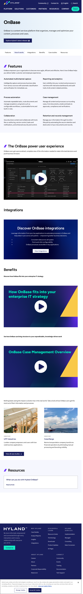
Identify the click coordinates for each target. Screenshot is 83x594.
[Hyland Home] (12, 3)
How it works (19, 52)
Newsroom (34, 573)
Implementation (70, 534)
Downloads (51, 541)
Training (58, 566)
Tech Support (60, 573)
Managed (67, 538)
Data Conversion (70, 545)
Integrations (31, 52)
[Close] (78, 582)
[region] (40, 586)
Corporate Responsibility (38, 569)
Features (8, 52)
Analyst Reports (36, 536)
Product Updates (53, 545)
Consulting (68, 541)
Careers (33, 558)
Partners (33, 566)
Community (60, 558)
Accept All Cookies (35, 590)
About (33, 562)
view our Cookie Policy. (45, 586)
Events (58, 562)
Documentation (61, 569)
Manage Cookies (20, 590)
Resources (64, 52)
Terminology (52, 538)
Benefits (42, 52)
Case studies (52, 52)
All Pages (50, 549)
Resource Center (53, 534)
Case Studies (35, 532)
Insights (33, 539)
